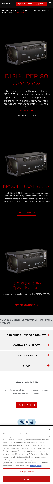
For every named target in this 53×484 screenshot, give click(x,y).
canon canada (26, 355)
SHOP (26, 365)
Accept (26, 479)
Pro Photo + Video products (26, 335)
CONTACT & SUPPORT (26, 345)
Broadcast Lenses (39, 10)
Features (27, 212)
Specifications (27, 305)
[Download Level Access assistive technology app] (26, 422)
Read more (26, 110)
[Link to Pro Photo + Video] (6, 3)
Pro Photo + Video (31, 4)
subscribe (27, 405)
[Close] (49, 429)
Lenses (24, 10)
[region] (26, 454)
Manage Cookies (26, 471)
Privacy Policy (36, 465)
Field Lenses (7, 12)
